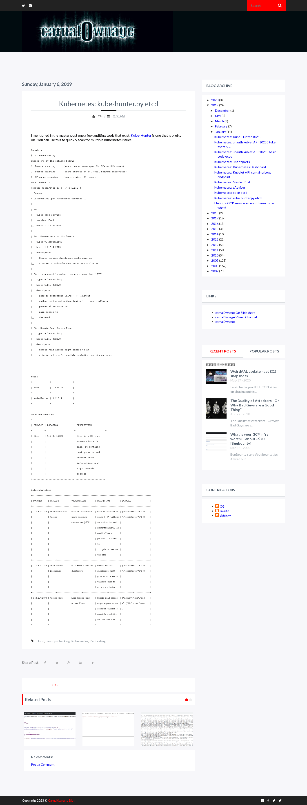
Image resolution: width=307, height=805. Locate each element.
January (221, 132)
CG (222, 506)
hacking (64, 641)
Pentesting (98, 641)
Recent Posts (222, 351)
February (221, 126)
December (222, 110)
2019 (215, 105)
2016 (215, 223)
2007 (215, 271)
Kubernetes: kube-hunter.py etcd (238, 198)
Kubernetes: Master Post (232, 182)
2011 (215, 250)
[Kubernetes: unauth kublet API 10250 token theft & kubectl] (188, 729)
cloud (40, 641)
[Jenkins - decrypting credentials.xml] (71, 729)
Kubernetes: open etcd (230, 192)
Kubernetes (79, 641)
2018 (215, 213)
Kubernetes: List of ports (232, 162)
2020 (215, 100)
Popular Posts (264, 351)
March (220, 121)
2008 (215, 266)
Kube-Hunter (141, 135)
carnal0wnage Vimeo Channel (236, 317)
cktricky (225, 515)
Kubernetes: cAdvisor (229, 187)
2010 (215, 255)
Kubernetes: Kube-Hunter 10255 (237, 137)
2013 (215, 239)
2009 (215, 260)
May (218, 116)
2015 (215, 229)
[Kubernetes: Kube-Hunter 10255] (130, 729)
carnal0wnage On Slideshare (235, 312)
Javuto (224, 511)
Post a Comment (43, 764)
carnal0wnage (225, 321)
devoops (52, 641)
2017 (215, 218)
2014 (215, 234)
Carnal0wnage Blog (61, 800)
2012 (215, 245)
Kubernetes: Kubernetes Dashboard (240, 167)
